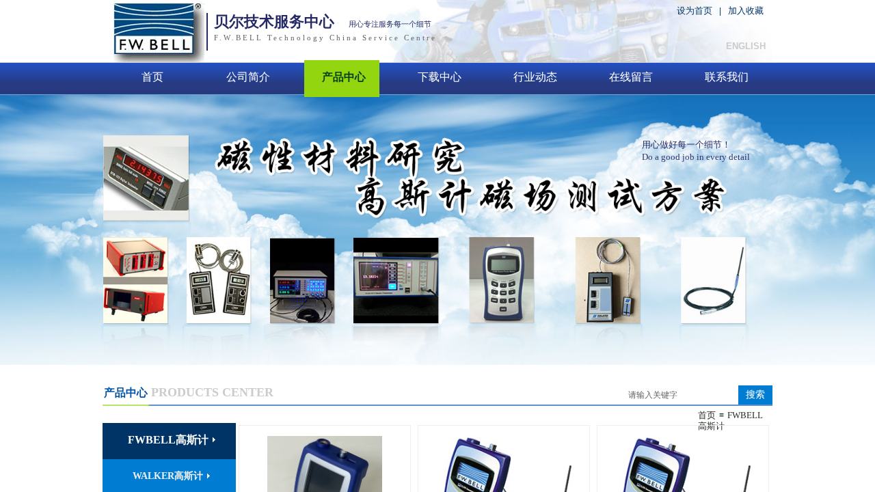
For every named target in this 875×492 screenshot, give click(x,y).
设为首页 (694, 10)
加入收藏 (746, 10)
